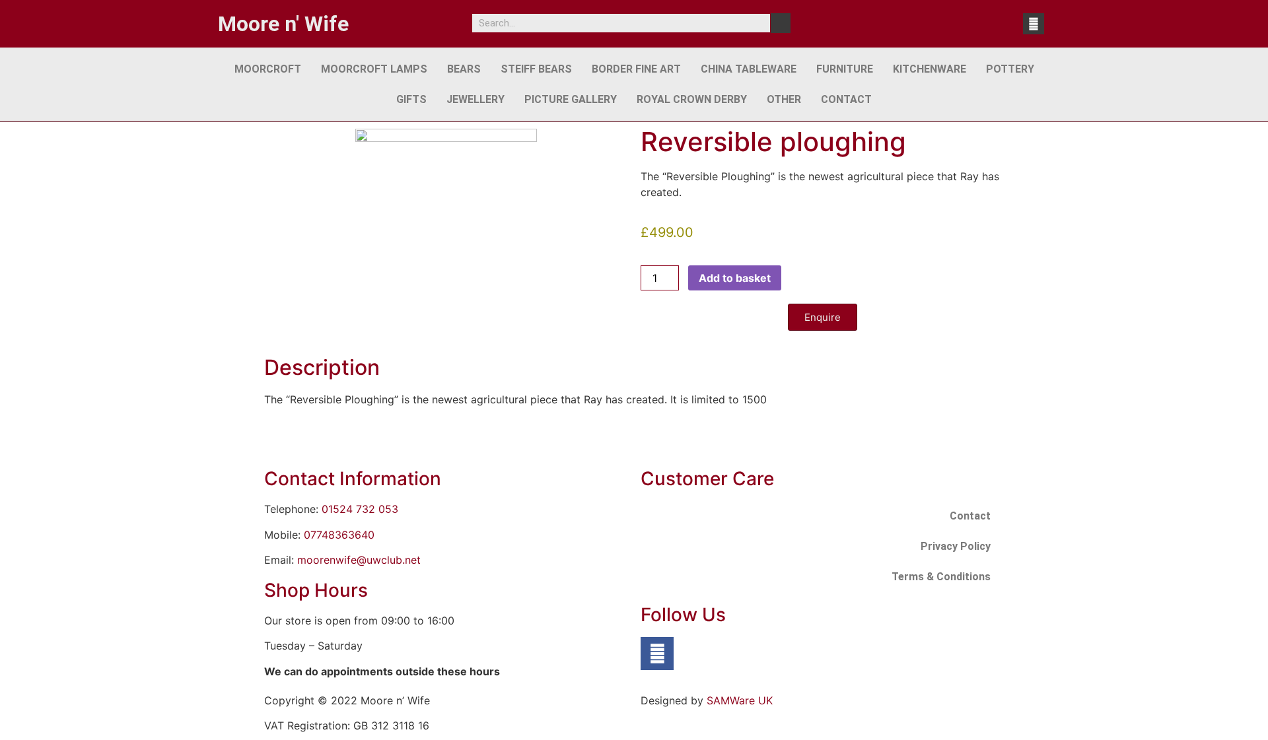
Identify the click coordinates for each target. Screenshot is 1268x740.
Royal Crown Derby (692, 99)
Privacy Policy (956, 546)
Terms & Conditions (941, 576)
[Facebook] (1033, 23)
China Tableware (748, 69)
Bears (464, 69)
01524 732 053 (360, 509)
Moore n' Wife (283, 23)
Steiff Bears (536, 69)
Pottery (1010, 69)
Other (784, 99)
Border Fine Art (636, 69)
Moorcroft (267, 69)
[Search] (781, 23)
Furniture (844, 69)
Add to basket (735, 278)
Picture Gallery (570, 99)
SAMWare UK (740, 700)
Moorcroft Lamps (374, 69)
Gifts (411, 99)
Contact (846, 99)
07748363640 (339, 534)
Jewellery (475, 99)
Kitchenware (929, 69)
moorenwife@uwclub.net (359, 559)
